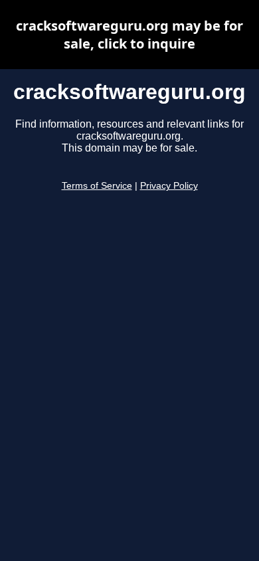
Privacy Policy (169, 186)
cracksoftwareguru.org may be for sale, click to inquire (129, 35)
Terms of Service (97, 186)
